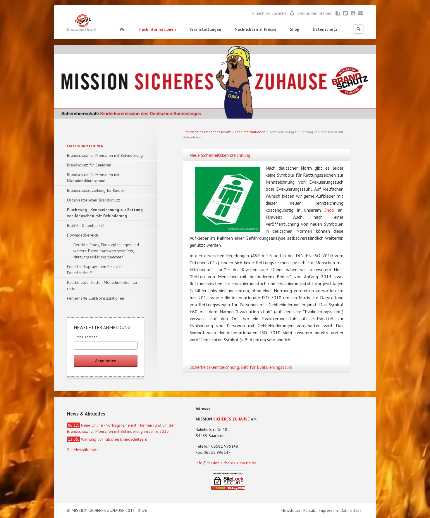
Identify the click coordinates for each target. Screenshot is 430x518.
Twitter (345, 13)
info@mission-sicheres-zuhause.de (226, 462)
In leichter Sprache (269, 13)
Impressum (329, 510)
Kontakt (310, 510)
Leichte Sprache (292, 13)
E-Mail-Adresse (85, 337)
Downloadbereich (82, 235)
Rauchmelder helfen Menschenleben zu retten (102, 285)
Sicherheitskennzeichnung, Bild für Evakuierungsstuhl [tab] (241, 367)
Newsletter (353, 13)
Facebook (338, 13)
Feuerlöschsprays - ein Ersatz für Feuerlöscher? (95, 269)
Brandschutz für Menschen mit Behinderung (105, 155)
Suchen (358, 29)
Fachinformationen (157, 29)
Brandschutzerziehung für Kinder (95, 190)
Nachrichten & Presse (255, 29)
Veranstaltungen (205, 29)
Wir (123, 29)
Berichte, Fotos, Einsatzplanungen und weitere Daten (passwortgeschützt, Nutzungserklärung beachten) (106, 251)
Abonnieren (105, 360)
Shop (294, 29)
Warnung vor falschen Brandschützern (107, 439)
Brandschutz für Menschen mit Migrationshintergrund (93, 177)
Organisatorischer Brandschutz (93, 200)
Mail (360, 13)
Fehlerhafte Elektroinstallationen (95, 298)
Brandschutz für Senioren (89, 165)
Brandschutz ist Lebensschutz (207, 132)
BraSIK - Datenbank (83, 225)
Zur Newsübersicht (83, 449)
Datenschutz (325, 29)
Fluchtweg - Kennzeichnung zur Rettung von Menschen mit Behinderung (105, 212)
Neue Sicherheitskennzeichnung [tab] (220, 155)
